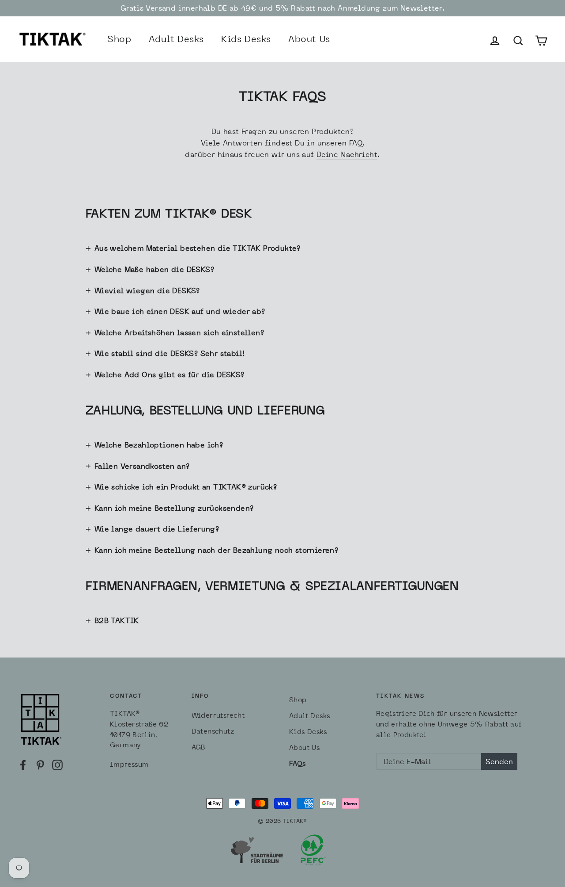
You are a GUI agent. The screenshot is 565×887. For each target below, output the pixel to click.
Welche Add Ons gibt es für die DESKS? (169, 374)
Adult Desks (176, 38)
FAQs (297, 763)
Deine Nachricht (346, 154)
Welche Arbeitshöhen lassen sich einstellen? (179, 332)
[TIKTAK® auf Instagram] (57, 764)
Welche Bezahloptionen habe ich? (158, 444)
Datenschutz (213, 731)
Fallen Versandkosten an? (142, 466)
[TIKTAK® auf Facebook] (23, 764)
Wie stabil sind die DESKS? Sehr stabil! (169, 353)
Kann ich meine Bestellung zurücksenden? (174, 508)
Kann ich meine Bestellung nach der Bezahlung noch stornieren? (216, 550)
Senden (499, 761)
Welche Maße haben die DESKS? (154, 269)
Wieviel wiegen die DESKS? (147, 290)
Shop (119, 38)
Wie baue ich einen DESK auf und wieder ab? (179, 311)
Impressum (129, 764)
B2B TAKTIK (116, 620)
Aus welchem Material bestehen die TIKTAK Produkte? (197, 248)
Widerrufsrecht (218, 715)
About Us (309, 38)
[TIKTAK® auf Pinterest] (40, 764)
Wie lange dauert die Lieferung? (156, 528)
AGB (199, 747)
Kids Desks (246, 38)
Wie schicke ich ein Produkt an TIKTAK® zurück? (185, 486)
